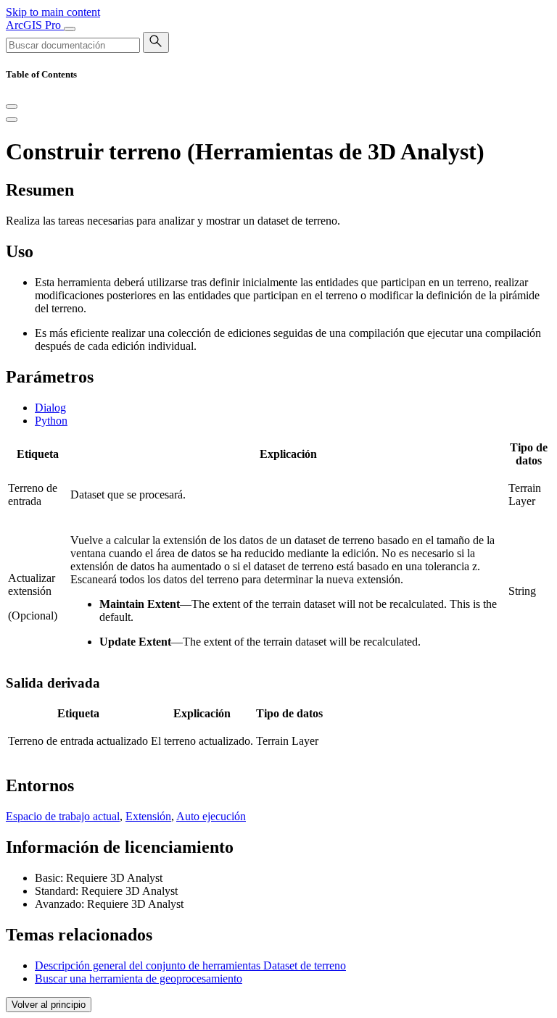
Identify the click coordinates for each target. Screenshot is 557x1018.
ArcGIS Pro (35, 25)
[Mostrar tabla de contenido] (11, 119)
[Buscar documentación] (156, 42)
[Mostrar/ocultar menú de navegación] (69, 29)
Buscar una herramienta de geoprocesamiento (138, 978)
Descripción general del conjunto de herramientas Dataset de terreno (190, 965)
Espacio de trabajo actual (63, 816)
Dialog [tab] (50, 407)
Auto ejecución (211, 816)
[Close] (11, 106)
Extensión (148, 816)
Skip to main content (53, 12)
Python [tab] (51, 420)
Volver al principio (49, 1004)
